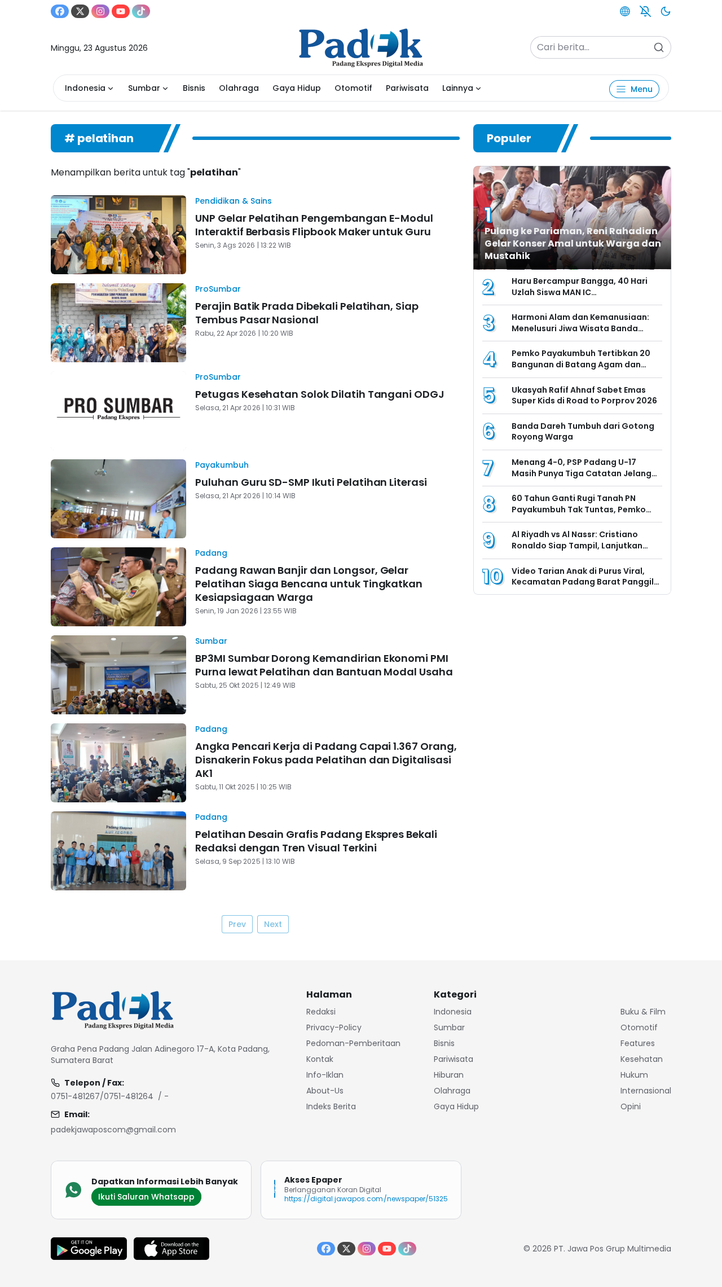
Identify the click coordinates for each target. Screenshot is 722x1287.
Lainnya (457, 88)
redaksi (321, 1011)
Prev (237, 924)
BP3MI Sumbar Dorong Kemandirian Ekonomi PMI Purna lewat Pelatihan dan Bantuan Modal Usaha (324, 665)
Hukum (634, 1074)
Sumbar (144, 88)
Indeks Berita (331, 1106)
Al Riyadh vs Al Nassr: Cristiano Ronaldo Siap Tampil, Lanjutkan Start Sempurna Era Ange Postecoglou (577, 551)
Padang (211, 553)
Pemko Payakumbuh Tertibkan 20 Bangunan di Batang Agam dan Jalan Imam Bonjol (581, 364)
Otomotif (353, 88)
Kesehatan (641, 1059)
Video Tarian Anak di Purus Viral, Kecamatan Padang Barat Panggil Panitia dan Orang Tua (583, 582)
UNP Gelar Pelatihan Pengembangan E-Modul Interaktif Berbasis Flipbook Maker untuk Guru (314, 225)
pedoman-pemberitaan (353, 1043)
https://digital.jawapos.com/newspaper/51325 (366, 1198)
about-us (325, 1090)
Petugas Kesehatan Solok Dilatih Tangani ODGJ (321, 394)
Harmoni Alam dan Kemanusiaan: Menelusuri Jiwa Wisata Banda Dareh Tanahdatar (580, 328)
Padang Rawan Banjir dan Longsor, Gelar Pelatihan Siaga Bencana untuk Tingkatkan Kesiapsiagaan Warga (308, 583)
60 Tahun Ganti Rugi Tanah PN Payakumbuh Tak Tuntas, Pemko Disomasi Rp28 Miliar (579, 509)
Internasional (645, 1090)
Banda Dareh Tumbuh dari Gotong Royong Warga (583, 431)
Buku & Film (643, 1011)
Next (273, 924)
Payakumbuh (222, 465)
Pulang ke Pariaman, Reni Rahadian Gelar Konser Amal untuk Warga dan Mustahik (573, 243)
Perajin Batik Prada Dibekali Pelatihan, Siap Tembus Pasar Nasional (307, 313)
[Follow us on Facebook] (60, 11)
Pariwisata (407, 88)
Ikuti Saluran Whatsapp (146, 1196)
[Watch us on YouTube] (121, 11)
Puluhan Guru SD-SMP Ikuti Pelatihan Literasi (311, 482)
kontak (319, 1059)
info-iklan (325, 1074)
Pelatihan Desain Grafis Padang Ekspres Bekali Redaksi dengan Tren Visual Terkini (316, 841)
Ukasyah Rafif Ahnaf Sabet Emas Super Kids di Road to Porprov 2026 (584, 395)
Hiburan (449, 1074)
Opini (630, 1106)
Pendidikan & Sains (233, 201)
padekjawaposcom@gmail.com (113, 1129)
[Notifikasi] (645, 11)
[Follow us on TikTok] (141, 11)
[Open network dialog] (625, 11)
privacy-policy (334, 1027)
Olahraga (239, 88)
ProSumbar (218, 289)
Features (637, 1043)
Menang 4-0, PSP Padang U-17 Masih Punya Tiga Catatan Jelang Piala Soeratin (581, 473)
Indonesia (85, 88)
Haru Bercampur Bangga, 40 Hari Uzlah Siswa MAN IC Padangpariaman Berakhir (580, 292)
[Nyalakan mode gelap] (665, 11)
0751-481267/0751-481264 (102, 1096)
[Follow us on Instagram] (100, 11)
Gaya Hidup (296, 88)
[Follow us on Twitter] (80, 11)
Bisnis (194, 88)
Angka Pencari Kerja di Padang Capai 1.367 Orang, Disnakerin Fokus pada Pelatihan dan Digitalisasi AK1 (326, 759)
